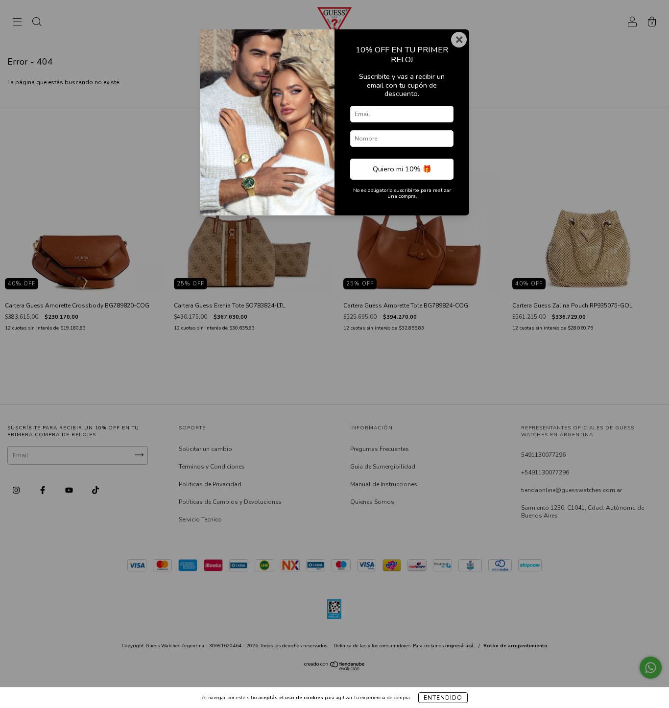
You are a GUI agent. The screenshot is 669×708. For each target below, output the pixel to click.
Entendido (443, 698)
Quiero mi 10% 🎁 (402, 169)
